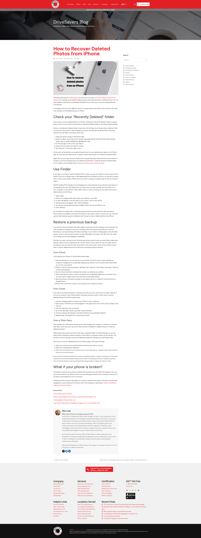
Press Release (129, 80)
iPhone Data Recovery (84, 486)
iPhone (78, 4)
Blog (63, 26)
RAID (84, 4)
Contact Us (129, 486)
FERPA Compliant (107, 495)
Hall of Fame (57, 491)
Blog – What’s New (58, 507)
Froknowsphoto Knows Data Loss (64, 400)
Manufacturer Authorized (109, 488)
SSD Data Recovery (83, 491)
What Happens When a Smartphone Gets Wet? (117, 511)
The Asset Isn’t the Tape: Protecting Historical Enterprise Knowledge (124, 504)
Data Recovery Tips (59, 509)
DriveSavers (57, 26)
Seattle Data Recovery (84, 511)
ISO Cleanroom (106, 486)
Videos (127, 82)
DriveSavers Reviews (132, 70)
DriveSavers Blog (130, 68)
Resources (114, 4)
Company (105, 4)
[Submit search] (146, 60)
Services (95, 4)
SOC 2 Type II (106, 484)
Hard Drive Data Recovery (85, 484)
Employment (57, 495)
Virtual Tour (56, 488)
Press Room (56, 486)
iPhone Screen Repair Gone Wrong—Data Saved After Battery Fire (74, 397)
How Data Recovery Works (112, 516)
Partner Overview (58, 504)
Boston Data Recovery (84, 513)
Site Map (56, 516)
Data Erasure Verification (85, 495)
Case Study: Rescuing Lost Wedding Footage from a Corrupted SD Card (76, 403)
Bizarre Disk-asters (59, 493)
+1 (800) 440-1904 (131, 484)
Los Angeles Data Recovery (86, 507)
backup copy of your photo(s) (94, 163)
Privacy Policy (57, 513)
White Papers (129, 84)
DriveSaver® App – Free (60, 511)
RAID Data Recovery (84, 488)
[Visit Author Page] (58, 412)
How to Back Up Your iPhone (62, 394)
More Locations (82, 518)
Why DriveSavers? (58, 484)
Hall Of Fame (129, 75)
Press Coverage (130, 77)
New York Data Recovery (85, 504)
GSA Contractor (106, 491)
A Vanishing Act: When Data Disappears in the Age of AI (120, 513)
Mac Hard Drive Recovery (85, 493)
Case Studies (129, 66)
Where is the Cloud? (60, 460)
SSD (89, 4)
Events (127, 73)
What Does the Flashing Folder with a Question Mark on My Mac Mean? (123, 460)
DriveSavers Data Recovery (79, 529)
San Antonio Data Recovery (86, 516)
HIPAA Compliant (107, 493)
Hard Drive (70, 4)
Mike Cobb (69, 58)
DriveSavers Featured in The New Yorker (116, 518)
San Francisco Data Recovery (86, 509)
